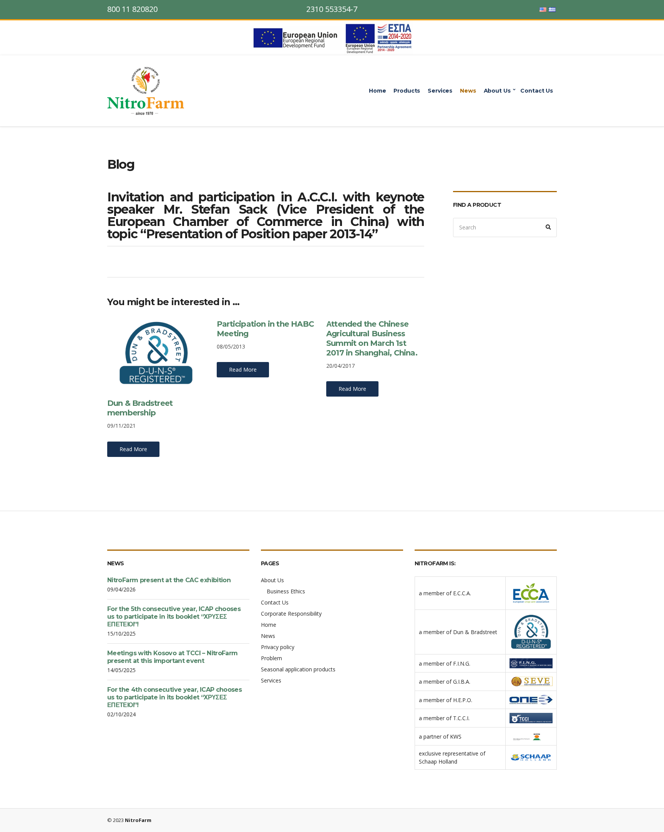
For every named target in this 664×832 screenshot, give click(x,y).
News (468, 90)
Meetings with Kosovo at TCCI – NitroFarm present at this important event (172, 656)
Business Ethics (286, 591)
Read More (133, 449)
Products (406, 90)
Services (440, 90)
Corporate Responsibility (291, 613)
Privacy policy (277, 647)
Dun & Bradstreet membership (140, 408)
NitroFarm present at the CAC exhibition (169, 580)
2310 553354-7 (331, 9)
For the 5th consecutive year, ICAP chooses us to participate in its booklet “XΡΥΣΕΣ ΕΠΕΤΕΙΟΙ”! (174, 616)
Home (377, 90)
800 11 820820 (132, 9)
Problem (271, 658)
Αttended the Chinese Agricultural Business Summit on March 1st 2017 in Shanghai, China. (371, 338)
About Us (497, 90)
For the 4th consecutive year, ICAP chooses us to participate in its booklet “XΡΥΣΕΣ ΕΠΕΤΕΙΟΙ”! (174, 697)
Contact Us (536, 90)
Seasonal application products (298, 669)
